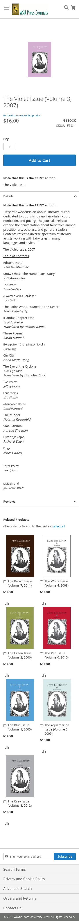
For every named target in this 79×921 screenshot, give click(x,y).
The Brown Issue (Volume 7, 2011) (20, 583)
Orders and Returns (19, 898)
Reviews (9, 501)
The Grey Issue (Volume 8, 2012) (20, 803)
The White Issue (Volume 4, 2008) (56, 583)
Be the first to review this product (22, 115)
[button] (58, 526)
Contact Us (12, 908)
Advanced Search (17, 888)
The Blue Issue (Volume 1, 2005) (20, 727)
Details (8, 196)
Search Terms (14, 869)
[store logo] (30, 9)
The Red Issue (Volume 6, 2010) (56, 655)
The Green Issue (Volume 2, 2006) (20, 655)
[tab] (39, 196)
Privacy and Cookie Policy (24, 878)
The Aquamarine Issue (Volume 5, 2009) (57, 729)
